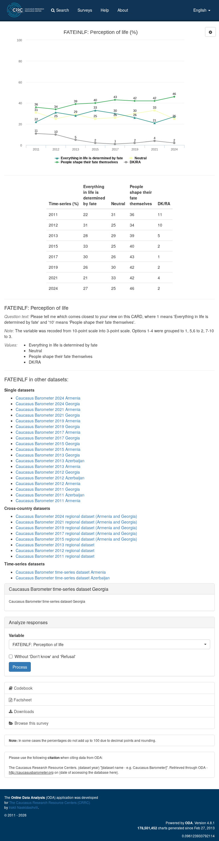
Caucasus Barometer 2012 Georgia (48, 472)
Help (105, 10)
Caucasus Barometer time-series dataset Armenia (61, 572)
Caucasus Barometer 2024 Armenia (48, 398)
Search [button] (62, 10)
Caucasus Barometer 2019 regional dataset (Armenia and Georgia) (76, 527)
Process (20, 667)
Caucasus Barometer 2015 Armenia (48, 449)
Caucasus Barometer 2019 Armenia (48, 420)
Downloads (24, 711)
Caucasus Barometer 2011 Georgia (48, 489)
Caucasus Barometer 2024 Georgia (48, 403)
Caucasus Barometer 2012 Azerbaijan (50, 477)
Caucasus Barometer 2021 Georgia (48, 415)
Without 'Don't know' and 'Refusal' (45, 656)
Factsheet (23, 699)
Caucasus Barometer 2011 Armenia (48, 500)
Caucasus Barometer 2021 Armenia (48, 409)
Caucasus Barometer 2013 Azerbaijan (50, 460)
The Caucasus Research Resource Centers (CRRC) (49, 802)
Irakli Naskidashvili (23, 807)
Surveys (85, 10)
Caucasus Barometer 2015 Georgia (48, 443)
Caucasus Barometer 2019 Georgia (48, 426)
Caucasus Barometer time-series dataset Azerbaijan (63, 578)
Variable (16, 635)
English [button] (200, 10)
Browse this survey (31, 723)
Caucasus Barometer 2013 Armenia (48, 466)
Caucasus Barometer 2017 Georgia (48, 438)
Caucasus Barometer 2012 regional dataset (55, 550)
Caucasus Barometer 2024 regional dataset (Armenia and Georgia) (76, 516)
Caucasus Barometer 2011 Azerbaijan (50, 495)
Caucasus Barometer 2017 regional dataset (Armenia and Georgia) (76, 533)
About (122, 10)
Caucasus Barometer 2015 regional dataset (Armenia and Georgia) (76, 539)
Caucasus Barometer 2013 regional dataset (55, 544)
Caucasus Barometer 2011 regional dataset (55, 556)
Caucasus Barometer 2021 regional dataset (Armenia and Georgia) (76, 522)
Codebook (23, 688)
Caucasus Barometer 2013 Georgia (48, 455)
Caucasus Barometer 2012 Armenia (48, 483)
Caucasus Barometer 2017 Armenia (48, 432)
